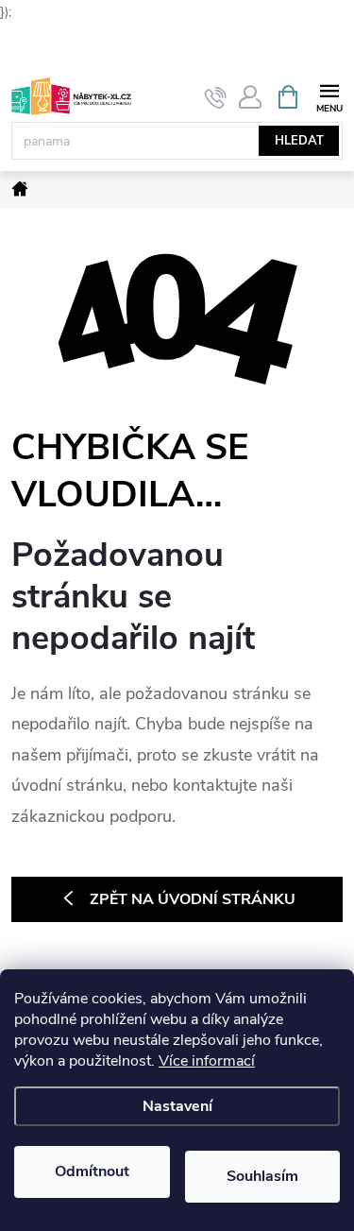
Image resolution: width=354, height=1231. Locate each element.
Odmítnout (92, 1171)
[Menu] (329, 96)
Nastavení (177, 1106)
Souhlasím (262, 1176)
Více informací (207, 1061)
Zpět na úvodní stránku (192, 899)
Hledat (299, 140)
